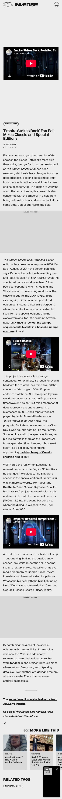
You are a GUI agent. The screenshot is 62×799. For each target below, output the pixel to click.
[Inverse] (26, 4)
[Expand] (46, 769)
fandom (15, 663)
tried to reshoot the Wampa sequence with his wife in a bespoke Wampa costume (30, 327)
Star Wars (11, 785)
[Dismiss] (56, 769)
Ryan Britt (13, 144)
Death (7, 487)
